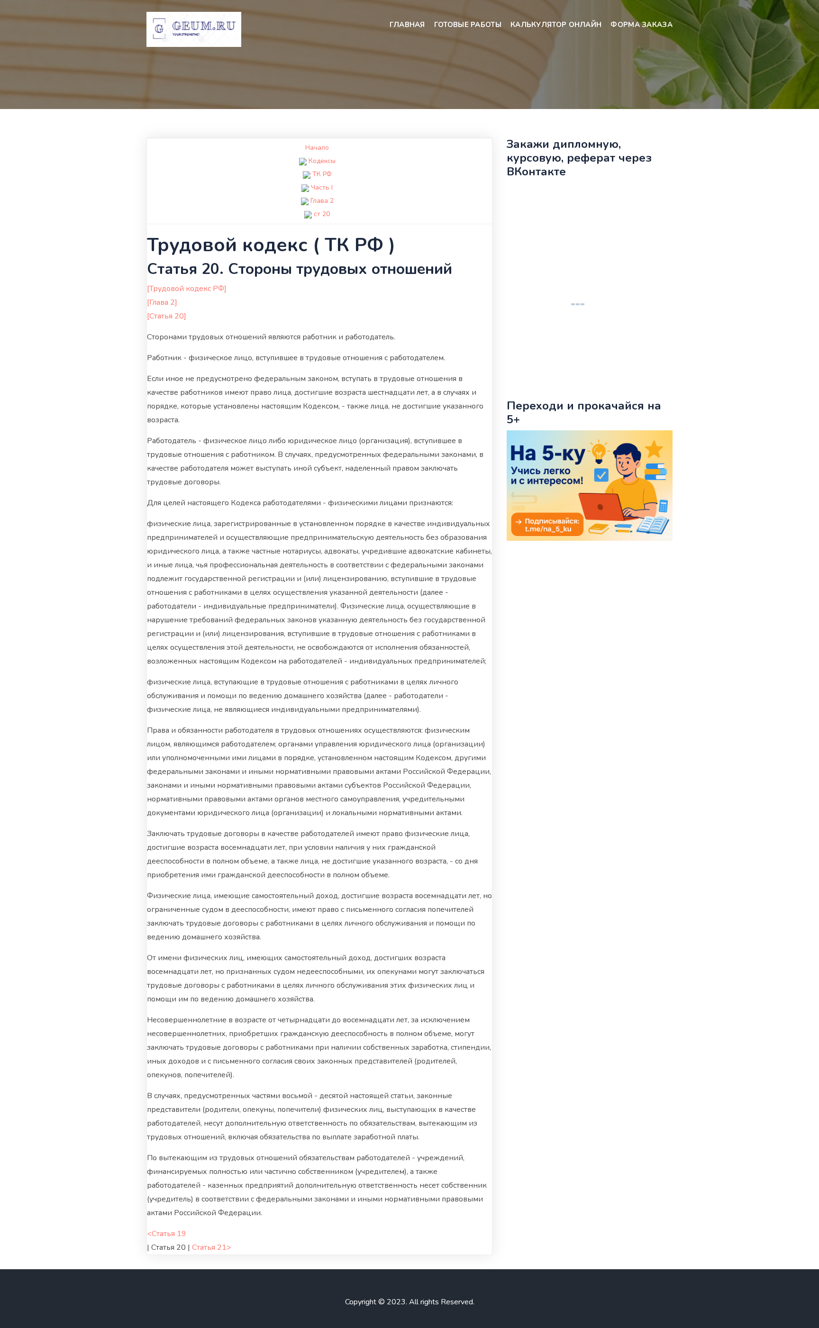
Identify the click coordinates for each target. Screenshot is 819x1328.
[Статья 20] (166, 316)
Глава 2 (322, 200)
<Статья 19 (166, 1233)
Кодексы (322, 160)
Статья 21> (211, 1247)
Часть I (322, 187)
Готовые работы (467, 24)
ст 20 (322, 213)
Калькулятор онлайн (555, 24)
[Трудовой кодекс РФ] (187, 288)
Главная (407, 24)
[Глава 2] (162, 302)
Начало (317, 147)
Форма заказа (641, 24)
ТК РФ (322, 174)
